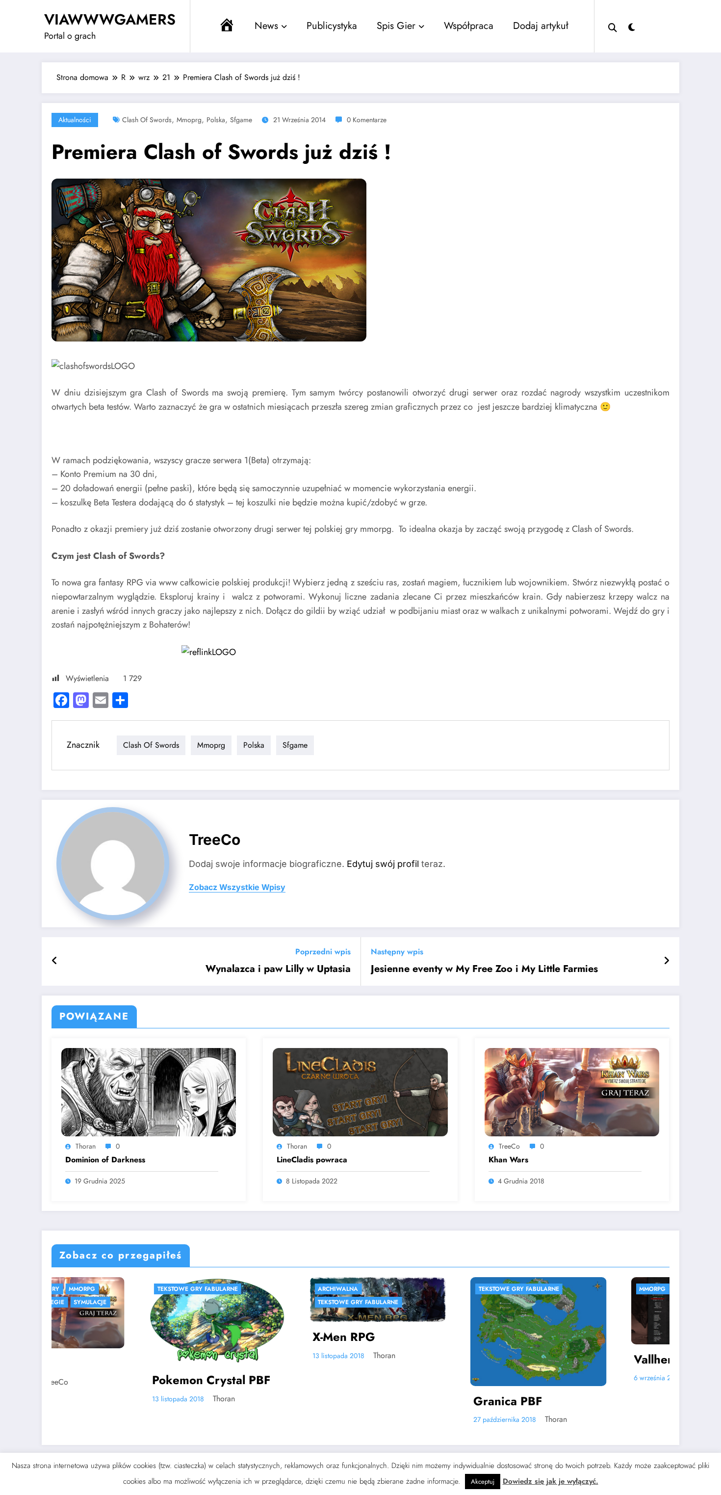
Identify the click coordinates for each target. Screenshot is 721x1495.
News (266, 26)
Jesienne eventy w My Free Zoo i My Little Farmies (484, 969)
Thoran (86, 1146)
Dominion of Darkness (105, 1159)
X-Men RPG (197, 1337)
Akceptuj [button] (482, 1481)
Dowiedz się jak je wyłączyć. (550, 1481)
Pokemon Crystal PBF (64, 1380)
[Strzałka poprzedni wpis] (55, 961)
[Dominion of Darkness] (148, 1091)
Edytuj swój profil (383, 864)
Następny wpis (397, 951)
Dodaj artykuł (540, 26)
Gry (659, 1289)
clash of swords (147, 120)
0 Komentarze (366, 120)
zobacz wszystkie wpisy (237, 887)
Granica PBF (361, 1401)
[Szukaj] (612, 26)
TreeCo (214, 839)
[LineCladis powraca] (360, 1091)
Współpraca (468, 26)
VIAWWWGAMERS (110, 19)
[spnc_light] (631, 26)
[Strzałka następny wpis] (667, 961)
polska (215, 120)
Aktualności (74, 120)
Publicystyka (332, 26)
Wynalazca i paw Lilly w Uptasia (278, 969)
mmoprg (189, 120)
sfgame (241, 120)
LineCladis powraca (312, 1159)
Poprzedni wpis (323, 951)
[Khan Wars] (572, 1091)
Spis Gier (396, 26)
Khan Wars (508, 1159)
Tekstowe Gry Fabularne (211, 1302)
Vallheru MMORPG (539, 1359)
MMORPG (505, 1289)
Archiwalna (191, 1289)
